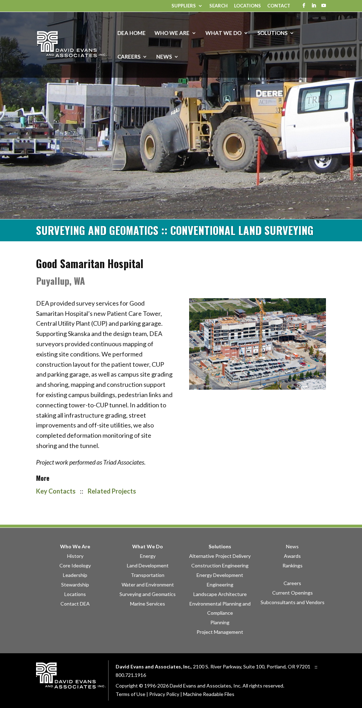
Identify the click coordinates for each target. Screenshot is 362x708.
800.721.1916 (131, 675)
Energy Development (220, 575)
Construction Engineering (220, 565)
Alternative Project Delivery (220, 556)
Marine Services (147, 604)
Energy (148, 556)
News (292, 546)
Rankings (292, 565)
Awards (292, 556)
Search (218, 6)
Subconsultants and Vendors (293, 602)
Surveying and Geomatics (147, 594)
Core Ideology (75, 565)
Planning (219, 622)
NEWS (164, 57)
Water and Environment (148, 585)
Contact (278, 6)
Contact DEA (75, 604)
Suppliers (183, 6)
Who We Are (75, 546)
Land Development (148, 565)
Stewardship (75, 585)
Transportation (147, 575)
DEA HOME (131, 33)
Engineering (220, 585)
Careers (292, 583)
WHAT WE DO (223, 33)
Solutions (220, 546)
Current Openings (292, 593)
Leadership (75, 575)
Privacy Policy (164, 694)
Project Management (220, 632)
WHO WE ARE (171, 33)
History (75, 556)
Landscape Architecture (220, 594)
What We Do (147, 546)
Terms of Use (130, 694)
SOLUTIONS (272, 33)
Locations (247, 6)
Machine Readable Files (208, 694)
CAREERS (128, 57)
